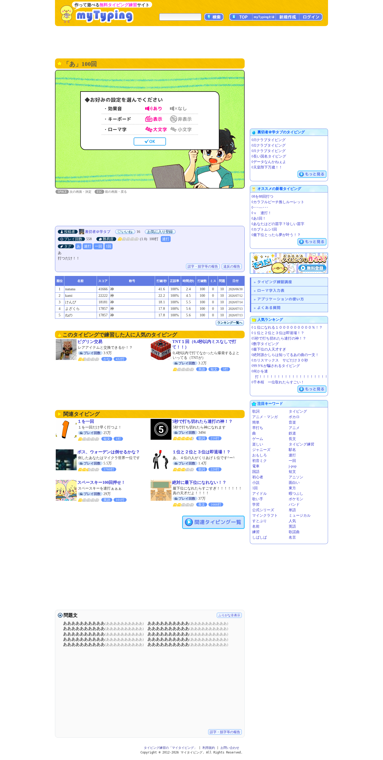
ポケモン (296, 499)
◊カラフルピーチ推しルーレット (277, 202)
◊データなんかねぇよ (268, 162)
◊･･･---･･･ (259, 207)
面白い (294, 483)
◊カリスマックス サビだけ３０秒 (279, 360)
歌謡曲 (294, 532)
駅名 (292, 450)
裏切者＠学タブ (97, 232)
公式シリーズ (263, 510)
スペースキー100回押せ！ (101, 482)
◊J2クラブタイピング (268, 145)
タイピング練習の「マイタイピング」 (170, 748)
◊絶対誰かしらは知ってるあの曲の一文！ (285, 355)
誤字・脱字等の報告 (203, 266)
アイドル (259, 494)
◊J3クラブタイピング (268, 140)
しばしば (259, 537)
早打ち (257, 428)
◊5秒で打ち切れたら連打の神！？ (278, 338)
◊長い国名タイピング (268, 156)
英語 (292, 526)
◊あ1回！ (258, 218)
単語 (292, 510)
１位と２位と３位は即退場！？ (201, 452)
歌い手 (257, 499)
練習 (256, 532)
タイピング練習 (301, 444)
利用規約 (208, 748)
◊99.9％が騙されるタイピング (275, 366)
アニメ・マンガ (265, 417)
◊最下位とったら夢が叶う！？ (276, 235)
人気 (292, 521)
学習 (256, 504)
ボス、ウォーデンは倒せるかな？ (108, 452)
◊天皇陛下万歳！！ (266, 167)
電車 (256, 466)
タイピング (298, 411)
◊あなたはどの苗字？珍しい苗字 (277, 224)
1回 (108, 246)
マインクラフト (265, 515)
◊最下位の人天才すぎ (268, 349)
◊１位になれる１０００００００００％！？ (287, 327)
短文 (292, 472)
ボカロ (294, 417)
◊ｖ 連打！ (261, 213)
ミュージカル (300, 515)
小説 (256, 483)
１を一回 (85, 421)
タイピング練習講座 (274, 282)
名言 (292, 537)
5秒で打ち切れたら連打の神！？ (202, 421)
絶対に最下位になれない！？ (199, 482)
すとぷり (259, 521)
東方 (292, 488)
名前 (256, 526)
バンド (294, 504)
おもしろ (259, 455)
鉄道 (292, 433)
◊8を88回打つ (262, 196)
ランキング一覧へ (229, 322)
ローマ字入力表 (271, 290)
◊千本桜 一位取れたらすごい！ (277, 382)
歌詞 (256, 411)
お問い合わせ (229, 748)
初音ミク (259, 461)
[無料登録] (289, 263)
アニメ (294, 428)
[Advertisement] (191, 41)
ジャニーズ (261, 450)
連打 (165, 239)
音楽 (292, 422)
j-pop (292, 466)
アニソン (296, 477)
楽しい (257, 444)
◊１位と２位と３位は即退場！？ (277, 333)
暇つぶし (296, 494)
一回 (98, 246)
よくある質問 (269, 307)
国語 (256, 472)
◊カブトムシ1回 (264, 229)
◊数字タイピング (265, 344)
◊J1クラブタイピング (268, 151)
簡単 (256, 422)
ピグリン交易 (89, 341)
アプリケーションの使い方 (280, 299)
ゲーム (257, 439)
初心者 (257, 477)
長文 (292, 439)
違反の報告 (231, 266)
